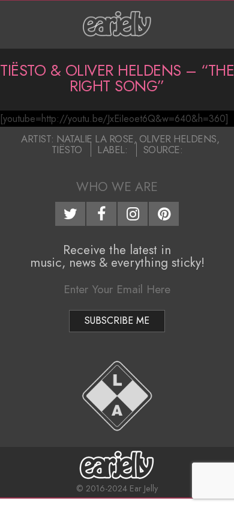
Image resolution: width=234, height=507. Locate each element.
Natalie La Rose (95, 139)
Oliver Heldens (178, 139)
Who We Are (117, 187)
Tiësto (67, 149)
